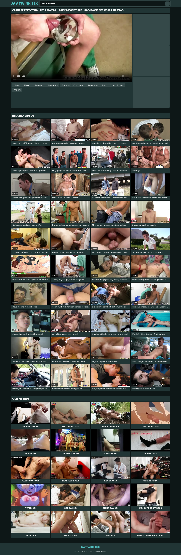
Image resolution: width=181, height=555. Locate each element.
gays (18, 89)
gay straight (118, 85)
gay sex (39, 85)
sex (104, 85)
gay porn (53, 85)
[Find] (167, 3)
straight (80, 85)
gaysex (67, 85)
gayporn (93, 85)
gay (18, 85)
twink (28, 85)
